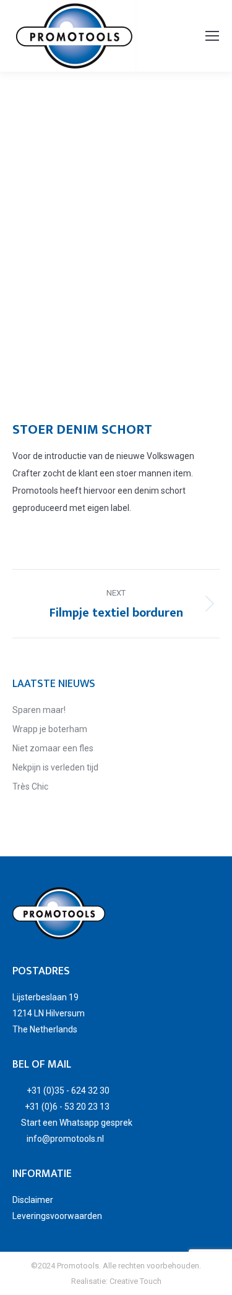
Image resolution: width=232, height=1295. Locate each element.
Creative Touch (135, 1281)
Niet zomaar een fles (52, 748)
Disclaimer (32, 1200)
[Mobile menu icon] (212, 35)
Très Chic (30, 786)
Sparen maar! (39, 710)
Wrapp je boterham (49, 729)
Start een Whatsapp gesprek (76, 1123)
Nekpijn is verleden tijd (55, 767)
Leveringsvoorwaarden (57, 1216)
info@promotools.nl (65, 1139)
